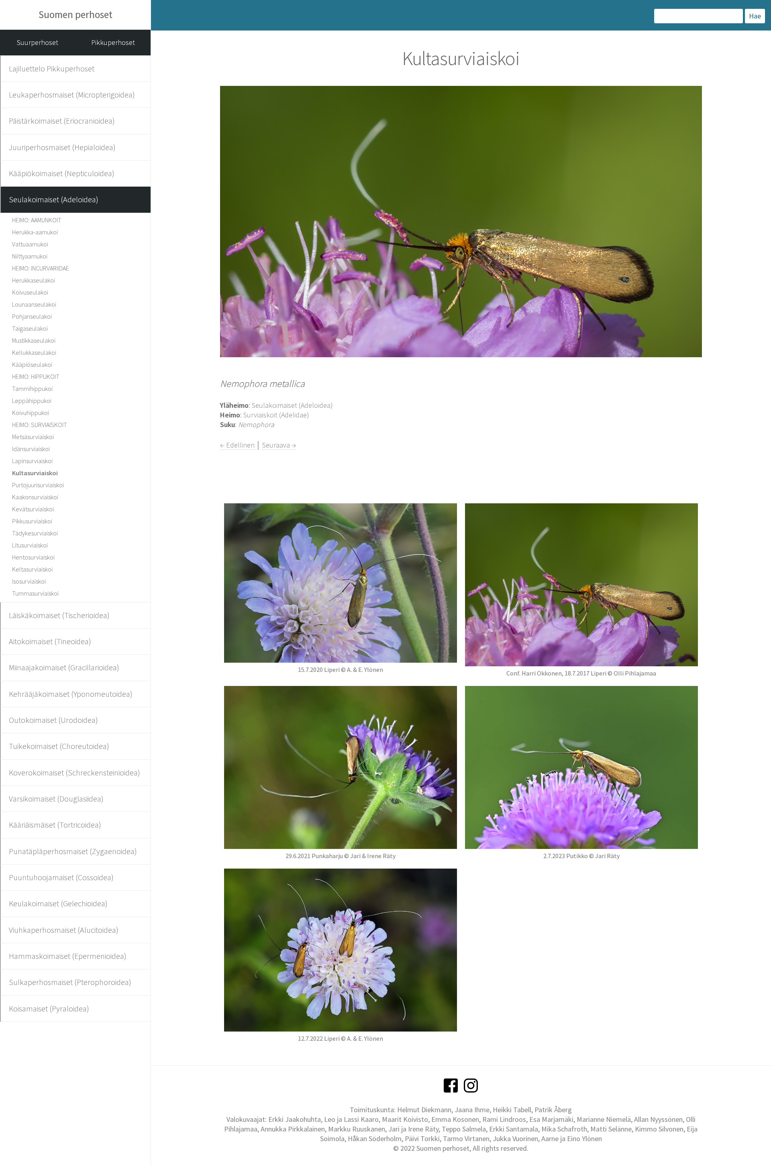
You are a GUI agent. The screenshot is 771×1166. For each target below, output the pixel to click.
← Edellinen (238, 445)
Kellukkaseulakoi (34, 352)
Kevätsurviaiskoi (33, 509)
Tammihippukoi (32, 389)
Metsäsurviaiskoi (33, 437)
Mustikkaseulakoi (33, 340)
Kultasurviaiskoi (35, 473)
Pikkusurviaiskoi (32, 521)
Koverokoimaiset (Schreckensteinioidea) (74, 772)
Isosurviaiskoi (29, 581)
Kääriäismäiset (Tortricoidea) (55, 825)
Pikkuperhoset (113, 42)
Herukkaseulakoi (33, 280)
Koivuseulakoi (30, 292)
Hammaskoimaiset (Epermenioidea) (67, 956)
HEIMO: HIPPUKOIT (35, 376)
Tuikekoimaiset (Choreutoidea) (59, 746)
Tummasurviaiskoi (35, 593)
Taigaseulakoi (30, 328)
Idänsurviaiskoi (31, 449)
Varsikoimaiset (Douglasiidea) (56, 799)
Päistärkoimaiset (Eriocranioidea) (62, 121)
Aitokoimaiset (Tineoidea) (50, 641)
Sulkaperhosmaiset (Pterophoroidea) (70, 982)
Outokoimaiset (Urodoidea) (53, 720)
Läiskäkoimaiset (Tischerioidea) (59, 615)
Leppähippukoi (31, 401)
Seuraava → (279, 445)
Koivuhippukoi (30, 413)
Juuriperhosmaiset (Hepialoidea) (62, 147)
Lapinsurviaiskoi (32, 461)
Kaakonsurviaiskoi (35, 497)
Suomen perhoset (75, 14)
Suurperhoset (37, 42)
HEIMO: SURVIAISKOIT (39, 425)
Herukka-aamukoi (35, 232)
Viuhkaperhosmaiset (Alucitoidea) (63, 930)
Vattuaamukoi (30, 244)
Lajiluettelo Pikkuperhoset (51, 68)
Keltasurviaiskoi (32, 569)
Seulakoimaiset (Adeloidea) (53, 199)
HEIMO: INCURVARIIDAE (40, 268)
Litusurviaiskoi (30, 545)
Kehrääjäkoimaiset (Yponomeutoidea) (71, 694)
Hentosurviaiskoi (33, 557)
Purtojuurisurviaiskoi (38, 485)
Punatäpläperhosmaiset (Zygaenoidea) (73, 851)
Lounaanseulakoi (34, 304)
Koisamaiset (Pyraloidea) (49, 1008)
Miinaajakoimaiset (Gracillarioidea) (64, 667)
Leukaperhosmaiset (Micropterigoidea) (72, 95)
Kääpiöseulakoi (32, 364)
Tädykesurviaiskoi (35, 533)
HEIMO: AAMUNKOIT (36, 220)
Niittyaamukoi (29, 256)
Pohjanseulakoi (32, 316)
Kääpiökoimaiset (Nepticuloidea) (61, 173)
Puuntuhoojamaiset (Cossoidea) (61, 877)
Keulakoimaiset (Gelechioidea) (58, 903)
